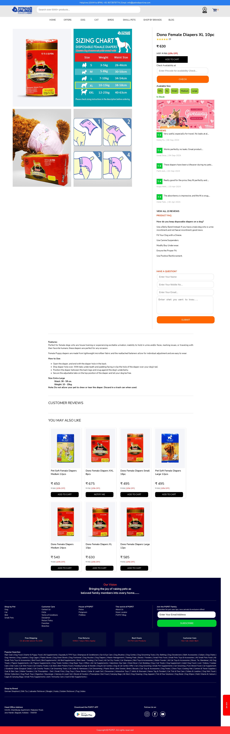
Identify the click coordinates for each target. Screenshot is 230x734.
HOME (52, 20)
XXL (160, 91)
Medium (184, 91)
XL (167, 91)
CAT (97, 20)
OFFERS (67, 20)
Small (174, 91)
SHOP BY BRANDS (153, 20)
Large (194, 91)
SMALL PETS (129, 20)
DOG (83, 20)
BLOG (171, 20)
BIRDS (111, 20)
